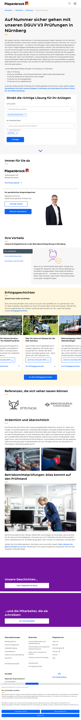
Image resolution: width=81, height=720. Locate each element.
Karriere (55, 651)
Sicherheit (8, 658)
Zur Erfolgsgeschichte (34, 366)
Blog (54, 645)
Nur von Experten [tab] (10, 251)
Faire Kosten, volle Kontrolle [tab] (14, 261)
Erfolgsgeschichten (19, 311)
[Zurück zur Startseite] (34, 3)
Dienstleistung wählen (17, 109)
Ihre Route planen (12, 183)
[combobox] (40, 125)
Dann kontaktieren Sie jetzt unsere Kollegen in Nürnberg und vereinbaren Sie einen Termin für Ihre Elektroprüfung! (40, 88)
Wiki (53, 658)
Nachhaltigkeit (57, 648)
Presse (54, 655)
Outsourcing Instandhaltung (14, 655)
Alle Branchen (33, 663)
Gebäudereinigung (11, 648)
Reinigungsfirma (10, 641)
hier (77, 705)
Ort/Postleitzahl (10, 681)
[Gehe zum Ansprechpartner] (40, 152)
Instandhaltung (10, 651)
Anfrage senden (16, 204)
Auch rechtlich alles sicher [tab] (13, 256)
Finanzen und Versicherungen (39, 657)
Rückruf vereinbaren (18, 212)
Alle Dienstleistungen (12, 664)
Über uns (55, 641)
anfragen (15, 140)
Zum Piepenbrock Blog (27, 586)
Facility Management (12, 645)
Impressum (25, 687)
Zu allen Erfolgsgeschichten (40, 377)
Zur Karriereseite (27, 621)
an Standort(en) (14, 121)
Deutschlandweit (15, 130)
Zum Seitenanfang (59, 677)
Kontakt (8, 674)
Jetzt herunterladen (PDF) (37, 360)
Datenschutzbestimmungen (11, 687)
